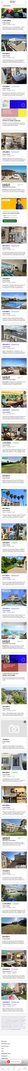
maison (21, 1025)
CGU (2, 1048)
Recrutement (4, 1056)
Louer (14, 1069)
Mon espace (25, 1069)
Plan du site (4, 1041)
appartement (3, 1026)
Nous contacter (4, 1046)
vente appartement (15, 1020)
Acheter (2, 1069)
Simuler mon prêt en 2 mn (10, 220)
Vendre (8, 1069)
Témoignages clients (6, 1053)
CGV (2, 1051)
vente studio (22, 1020)
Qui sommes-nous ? (5, 1043)
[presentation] (2, 10)
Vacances (19, 1069)
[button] (11, 17)
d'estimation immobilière (16, 1029)
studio (7, 1026)
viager (6, 1022)
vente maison (9, 1020)
